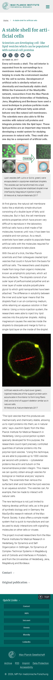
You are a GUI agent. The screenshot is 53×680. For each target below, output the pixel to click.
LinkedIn (26, 642)
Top (46, 597)
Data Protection (41, 663)
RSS (17, 663)
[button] (48, 171)
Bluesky (26, 635)
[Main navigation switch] (48, 7)
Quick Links (10, 600)
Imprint (26, 663)
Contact (26, 606)
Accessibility (26, 667)
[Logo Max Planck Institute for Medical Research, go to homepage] (21, 6)
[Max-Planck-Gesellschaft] (13, 654)
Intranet (26, 620)
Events (27, 628)
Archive (8, 663)
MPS (27, 613)
